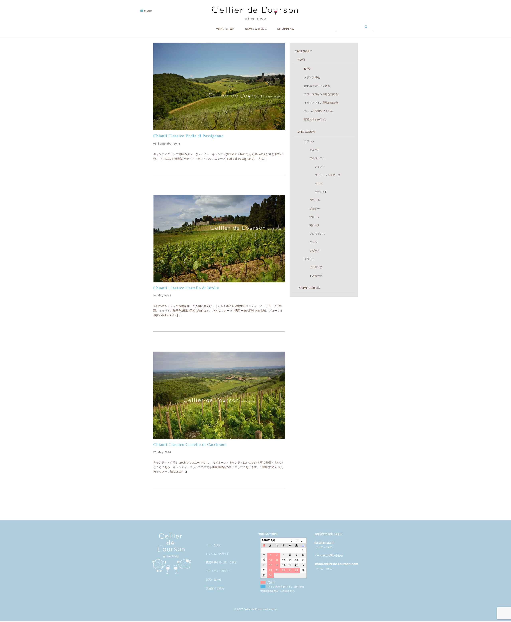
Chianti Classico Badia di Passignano (188, 136)
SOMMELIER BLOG (306, 287)
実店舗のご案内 (215, 588)
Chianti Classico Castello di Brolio (186, 288)
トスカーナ (309, 275)
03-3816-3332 (324, 542)
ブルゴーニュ (310, 158)
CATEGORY (303, 51)
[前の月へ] (290, 540)
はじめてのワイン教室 (313, 85)
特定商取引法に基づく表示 (221, 562)
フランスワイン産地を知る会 (317, 94)
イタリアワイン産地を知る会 (317, 102)
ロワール (308, 200)
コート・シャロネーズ (318, 174)
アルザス (308, 149)
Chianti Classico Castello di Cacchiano (190, 444)
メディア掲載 (308, 77)
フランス (305, 141)
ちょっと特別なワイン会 (314, 111)
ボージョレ (312, 191)
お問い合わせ (213, 579)
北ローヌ (308, 216)
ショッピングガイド (217, 553)
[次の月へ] (303, 540)
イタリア (305, 258)
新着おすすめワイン (312, 119)
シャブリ (310, 166)
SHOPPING (285, 28)
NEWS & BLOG (256, 28)
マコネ (309, 183)
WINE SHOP (225, 28)
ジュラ (306, 242)
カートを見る (213, 545)
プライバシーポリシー (219, 571)
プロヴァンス (310, 233)
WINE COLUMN (304, 131)
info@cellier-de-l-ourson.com (336, 563)
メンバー (211, 536)
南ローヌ (308, 225)
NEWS (299, 59)
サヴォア (308, 250)
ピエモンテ (309, 267)
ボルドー (308, 208)
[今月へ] (296, 540)
